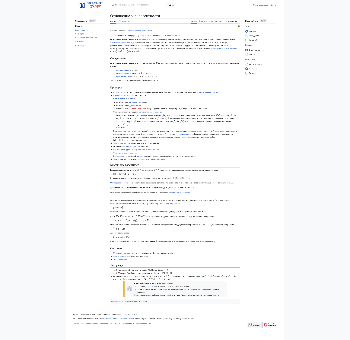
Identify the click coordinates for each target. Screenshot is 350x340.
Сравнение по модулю (123, 95)
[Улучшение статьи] (129, 289)
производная (185, 134)
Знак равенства (120, 259)
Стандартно (254, 50)
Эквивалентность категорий (125, 153)
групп (128, 149)
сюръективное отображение (167, 203)
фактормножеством (120, 203)
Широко (252, 54)
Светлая (253, 69)
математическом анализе (150, 112)
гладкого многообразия (154, 159)
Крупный (253, 40)
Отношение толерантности (125, 253)
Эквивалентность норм (123, 143)
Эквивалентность (172, 35)
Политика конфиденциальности (85, 323)
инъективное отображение (201, 241)
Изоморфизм (119, 149)
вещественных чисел (208, 92)
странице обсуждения (199, 289)
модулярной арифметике (225, 48)
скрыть (92, 21)
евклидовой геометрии (125, 99)
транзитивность (123, 77)
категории (141, 156)
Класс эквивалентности (139, 30)
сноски (150, 287)
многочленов (134, 131)
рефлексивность (123, 70)
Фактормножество (119, 183)
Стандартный (255, 35)
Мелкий (252, 31)
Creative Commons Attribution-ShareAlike (120, 319)
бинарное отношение (151, 39)
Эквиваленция (119, 256)
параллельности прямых (138, 109)
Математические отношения (134, 301)
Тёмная (252, 73)
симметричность (123, 73)
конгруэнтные (176, 45)
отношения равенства (120, 42)
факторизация (136, 241)
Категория (115, 301)
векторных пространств (148, 149)
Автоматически (255, 64)
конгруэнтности (134, 102)
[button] (74, 5)
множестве (150, 63)
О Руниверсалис (106, 323)
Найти (171, 5)
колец (134, 149)
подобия (131, 105)
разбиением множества (179, 193)
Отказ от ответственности (124, 323)
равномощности (131, 146)
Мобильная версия (143, 323)
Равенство (117, 92)
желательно (167, 283)
